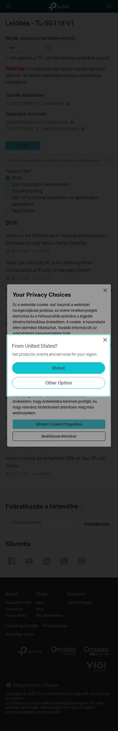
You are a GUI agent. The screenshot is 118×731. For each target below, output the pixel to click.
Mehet (58, 368)
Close (105, 340)
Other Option (58, 383)
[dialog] (59, 365)
